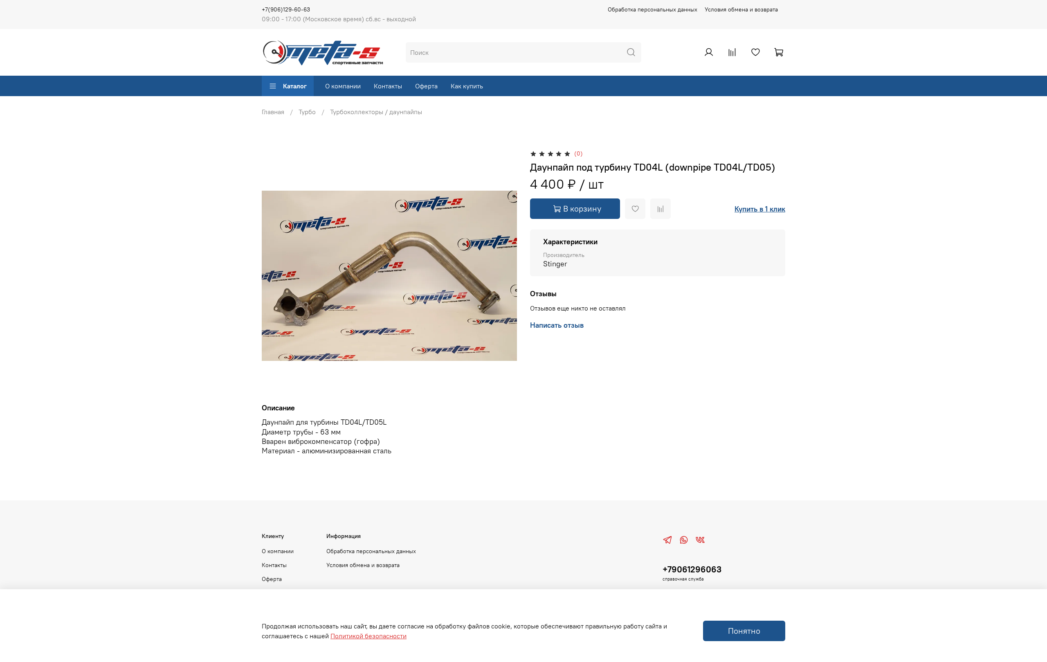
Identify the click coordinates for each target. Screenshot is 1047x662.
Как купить (467, 86)
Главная (273, 112)
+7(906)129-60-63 (286, 9)
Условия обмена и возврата (741, 9)
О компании (343, 86)
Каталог (295, 86)
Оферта (426, 86)
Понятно (744, 631)
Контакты (388, 86)
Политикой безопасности (368, 636)
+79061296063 (692, 569)
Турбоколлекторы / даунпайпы (376, 112)
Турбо (307, 112)
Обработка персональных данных (652, 9)
